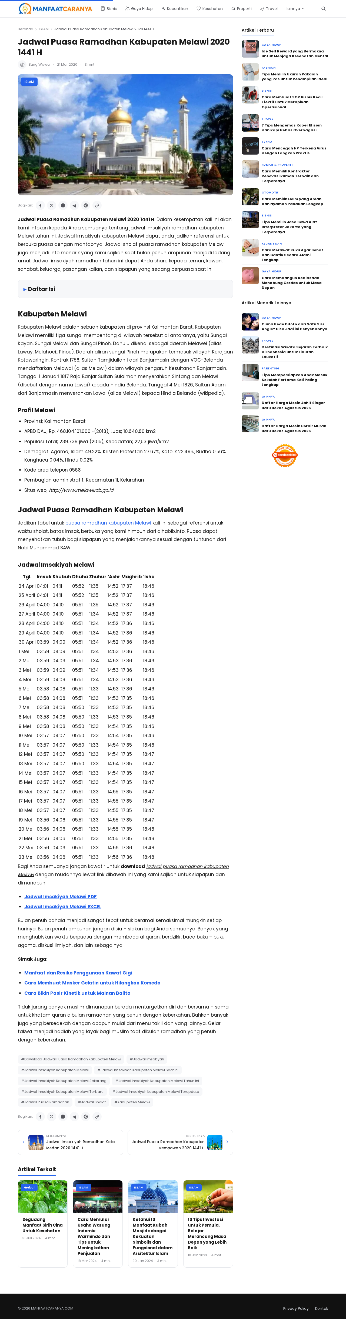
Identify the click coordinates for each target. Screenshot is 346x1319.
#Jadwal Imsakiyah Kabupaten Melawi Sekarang (64, 1080)
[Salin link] (97, 205)
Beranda (25, 29)
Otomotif (270, 193)
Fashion (268, 68)
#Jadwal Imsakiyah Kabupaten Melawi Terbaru (62, 1091)
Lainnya (268, 397)
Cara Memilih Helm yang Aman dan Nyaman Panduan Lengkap (292, 201)
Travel (267, 119)
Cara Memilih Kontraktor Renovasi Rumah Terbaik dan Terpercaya (290, 176)
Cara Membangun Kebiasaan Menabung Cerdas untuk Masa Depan (292, 282)
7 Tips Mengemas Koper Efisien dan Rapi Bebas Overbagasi (292, 128)
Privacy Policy (296, 1308)
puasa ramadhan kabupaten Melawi (108, 523)
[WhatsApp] (63, 205)
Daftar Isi (41, 289)
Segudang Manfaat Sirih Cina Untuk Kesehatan (42, 1225)
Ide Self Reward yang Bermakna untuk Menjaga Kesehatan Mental (295, 54)
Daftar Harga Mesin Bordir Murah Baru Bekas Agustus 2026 (294, 428)
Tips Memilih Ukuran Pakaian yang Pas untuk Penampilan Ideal (294, 77)
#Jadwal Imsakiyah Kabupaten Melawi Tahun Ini (157, 1080)
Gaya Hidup (271, 45)
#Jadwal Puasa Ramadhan (45, 1102)
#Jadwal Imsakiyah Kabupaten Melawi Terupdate (155, 1091)
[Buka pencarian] (323, 8)
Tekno (267, 142)
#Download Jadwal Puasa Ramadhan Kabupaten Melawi (71, 1059)
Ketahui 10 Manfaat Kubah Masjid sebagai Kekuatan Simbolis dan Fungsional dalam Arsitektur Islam (152, 1236)
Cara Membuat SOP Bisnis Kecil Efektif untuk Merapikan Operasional (292, 102)
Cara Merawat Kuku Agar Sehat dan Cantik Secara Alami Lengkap (292, 255)
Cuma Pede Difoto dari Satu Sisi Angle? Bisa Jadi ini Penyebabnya (294, 327)
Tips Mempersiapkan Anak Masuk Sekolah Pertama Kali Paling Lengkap (294, 379)
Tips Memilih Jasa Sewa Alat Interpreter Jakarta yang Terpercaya (289, 226)
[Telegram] (74, 205)
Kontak (321, 1308)
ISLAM (44, 29)
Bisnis (267, 91)
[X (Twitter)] (51, 205)
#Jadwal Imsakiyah (147, 1059)
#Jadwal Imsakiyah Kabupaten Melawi (55, 1070)
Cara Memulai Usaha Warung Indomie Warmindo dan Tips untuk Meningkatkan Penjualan (94, 1236)
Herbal (29, 1187)
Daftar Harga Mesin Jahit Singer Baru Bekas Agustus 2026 (293, 405)
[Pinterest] (85, 205)
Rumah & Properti (277, 165)
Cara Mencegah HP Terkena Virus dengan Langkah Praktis (294, 151)
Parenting (271, 368)
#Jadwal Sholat (92, 1102)
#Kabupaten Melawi (132, 1102)
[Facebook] (40, 205)
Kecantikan (272, 244)
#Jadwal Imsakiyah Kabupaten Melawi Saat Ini (137, 1070)
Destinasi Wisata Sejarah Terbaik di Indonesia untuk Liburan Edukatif (295, 352)
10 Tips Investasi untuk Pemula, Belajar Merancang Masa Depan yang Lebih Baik (207, 1234)
